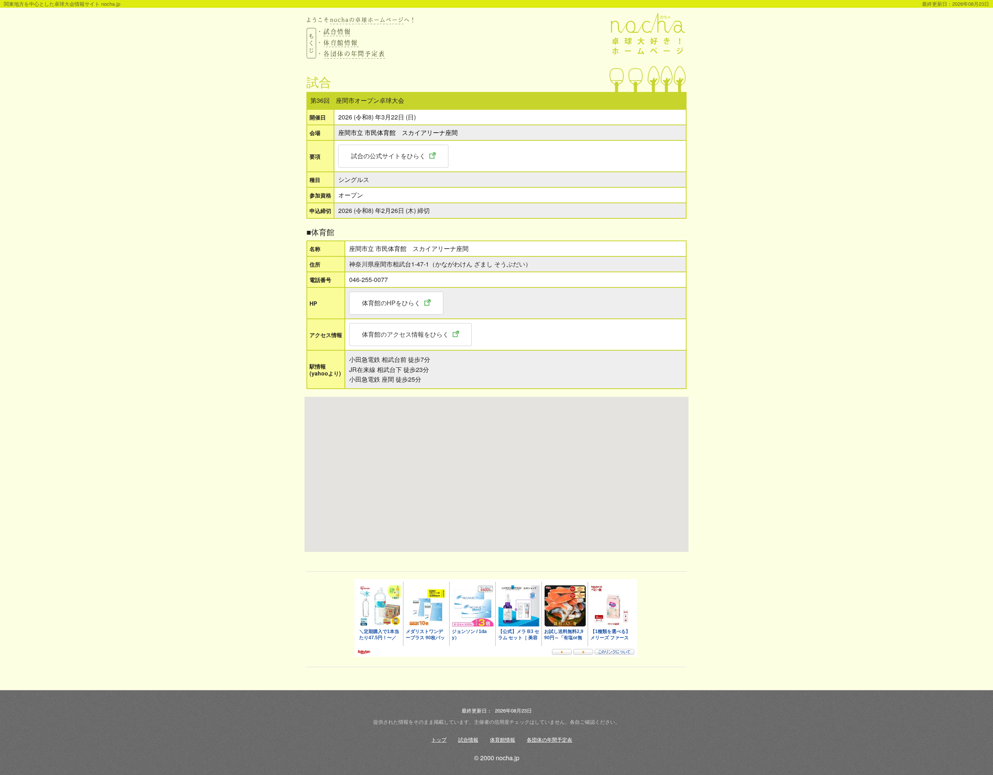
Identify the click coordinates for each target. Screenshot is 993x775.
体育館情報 (502, 739)
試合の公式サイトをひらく (388, 155)
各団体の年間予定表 (549, 739)
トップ (438, 739)
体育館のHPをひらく (391, 302)
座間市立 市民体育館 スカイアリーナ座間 (398, 132)
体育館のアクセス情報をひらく (405, 334)
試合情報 (468, 739)
